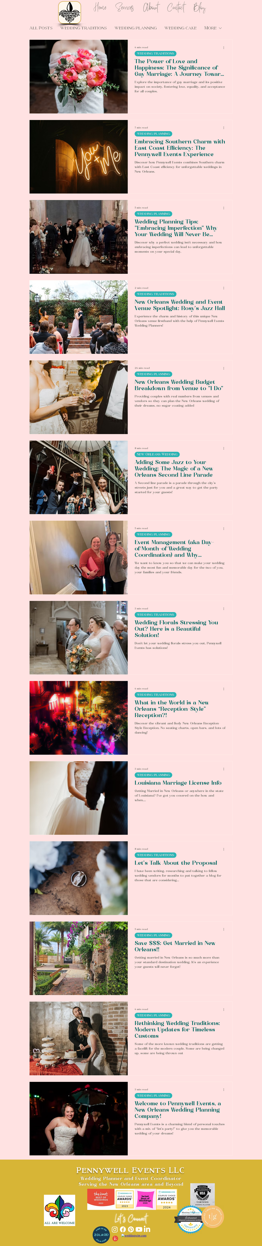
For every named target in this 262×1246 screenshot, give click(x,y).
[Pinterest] (131, 1229)
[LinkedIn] (147, 1229)
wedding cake (180, 28)
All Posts (41, 28)
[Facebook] (123, 1229)
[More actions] (225, 47)
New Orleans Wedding (157, 454)
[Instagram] (115, 1229)
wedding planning (136, 28)
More (210, 28)
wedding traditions (155, 53)
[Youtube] (139, 1229)
